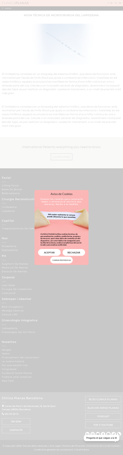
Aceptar (49, 252)
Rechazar (74, 252)
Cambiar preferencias (61, 260)
